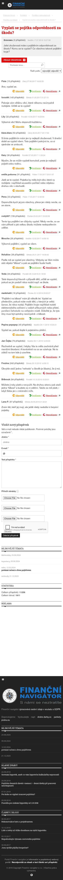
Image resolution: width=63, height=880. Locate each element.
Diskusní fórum (9, 15)
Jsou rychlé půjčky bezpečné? (14, 847)
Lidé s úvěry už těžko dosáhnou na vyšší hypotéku (23, 830)
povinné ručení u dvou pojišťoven (16, 570)
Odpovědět (20, 91)
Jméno (5, 436)
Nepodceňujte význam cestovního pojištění (20, 839)
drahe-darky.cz (44, 716)
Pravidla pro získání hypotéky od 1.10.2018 (19, 803)
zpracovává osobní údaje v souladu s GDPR (39, 709)
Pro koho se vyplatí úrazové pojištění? (18, 794)
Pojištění (23, 15)
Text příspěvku (8, 459)
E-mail (5, 448)
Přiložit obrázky (8, 491)
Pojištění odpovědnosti (41, 15)
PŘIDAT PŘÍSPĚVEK (13, 60)
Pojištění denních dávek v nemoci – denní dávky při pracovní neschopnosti (28, 784)
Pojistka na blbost (10, 20)
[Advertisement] (31, 640)
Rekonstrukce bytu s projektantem (17, 821)
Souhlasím (36, 91)
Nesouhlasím (51, 91)
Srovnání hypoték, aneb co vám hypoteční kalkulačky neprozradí (30, 774)
